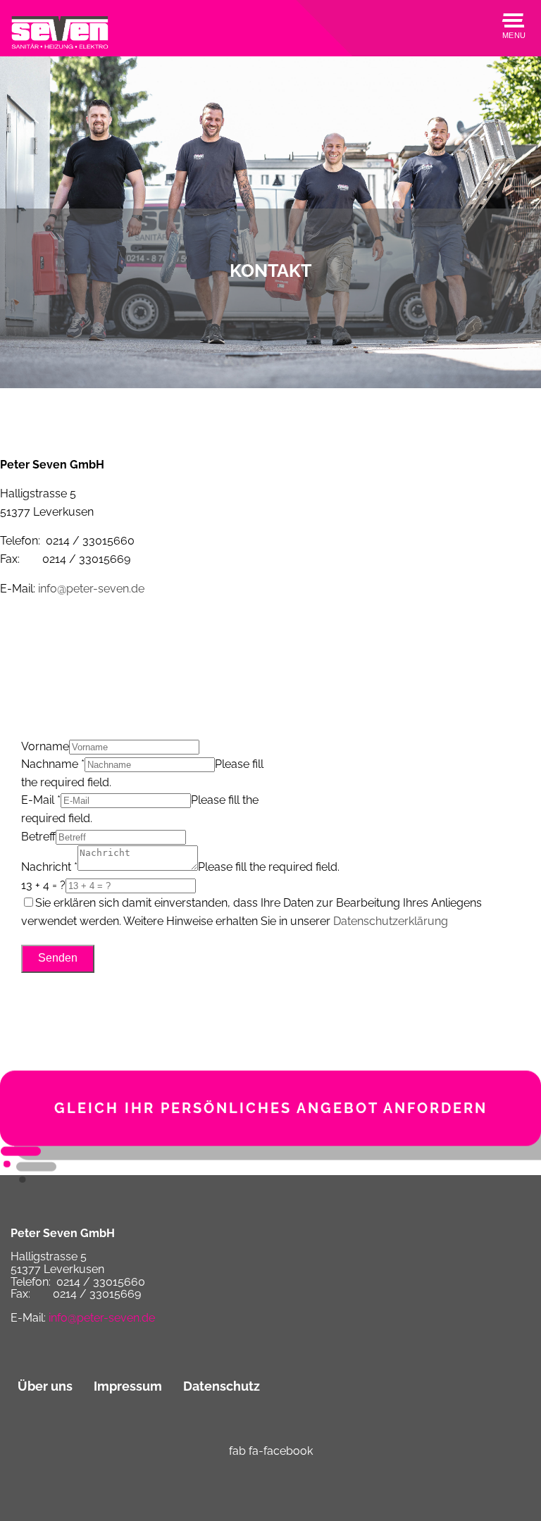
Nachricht (49, 867)
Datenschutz (221, 1386)
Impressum (128, 1386)
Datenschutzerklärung (390, 921)
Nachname (53, 764)
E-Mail (41, 800)
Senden (57, 958)
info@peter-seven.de (91, 588)
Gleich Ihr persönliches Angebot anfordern (270, 1115)
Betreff (38, 836)
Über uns (45, 1386)
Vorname (45, 746)
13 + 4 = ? (43, 885)
